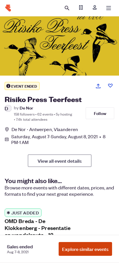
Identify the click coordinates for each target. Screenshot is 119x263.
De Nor (26, 107)
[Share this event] (98, 86)
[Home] (8, 8)
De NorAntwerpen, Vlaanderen (45, 129)
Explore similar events (85, 249)
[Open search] (67, 8)
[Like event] (110, 86)
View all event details (60, 161)
